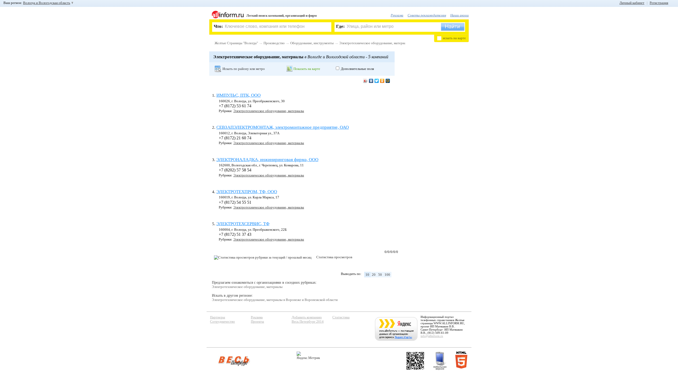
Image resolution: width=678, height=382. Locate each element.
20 (374, 275)
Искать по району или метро (243, 69)
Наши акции (459, 15)
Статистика (341, 317)
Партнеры (217, 317)
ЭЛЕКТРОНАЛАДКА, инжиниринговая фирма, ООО (267, 159)
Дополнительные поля (357, 69)
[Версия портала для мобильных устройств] (439, 361)
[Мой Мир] (388, 80)
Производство (274, 43)
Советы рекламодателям (427, 15)
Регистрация (659, 3)
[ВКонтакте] (371, 80)
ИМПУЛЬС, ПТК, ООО (238, 95)
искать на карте (454, 38)
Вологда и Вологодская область (46, 3)
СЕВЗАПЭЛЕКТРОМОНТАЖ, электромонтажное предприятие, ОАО (282, 127)
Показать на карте (306, 69)
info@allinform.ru (432, 335)
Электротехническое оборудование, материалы (374, 43)
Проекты (257, 321)
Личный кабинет (631, 3)
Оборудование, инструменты (312, 43)
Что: (218, 26)
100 (387, 275)
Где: (340, 26)
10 (367, 275)
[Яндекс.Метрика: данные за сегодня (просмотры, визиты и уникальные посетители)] (308, 356)
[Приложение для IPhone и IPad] (415, 361)
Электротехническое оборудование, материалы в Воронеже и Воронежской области (275, 300)
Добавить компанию (307, 317)
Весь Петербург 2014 (308, 321)
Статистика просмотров (334, 257)
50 (380, 275)
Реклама (397, 15)
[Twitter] (377, 80)
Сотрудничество (222, 321)
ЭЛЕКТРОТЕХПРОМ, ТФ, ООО (246, 191)
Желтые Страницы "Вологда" (236, 43)
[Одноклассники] (382, 80)
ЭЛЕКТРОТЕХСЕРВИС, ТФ (242, 223)
